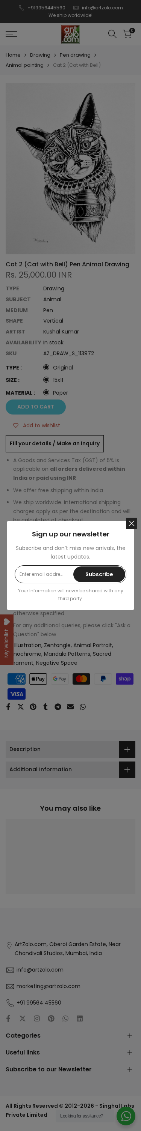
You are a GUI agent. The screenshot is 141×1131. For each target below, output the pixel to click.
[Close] (131, 523)
